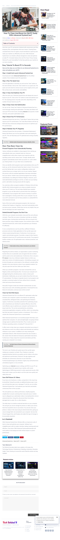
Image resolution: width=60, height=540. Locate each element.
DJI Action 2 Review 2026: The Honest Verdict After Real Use (49, 131)
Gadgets (44, 128)
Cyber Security (15, 525)
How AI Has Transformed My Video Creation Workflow (51, 59)
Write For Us (38, 529)
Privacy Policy (38, 528)
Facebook (11, 437)
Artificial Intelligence (6, 525)
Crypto (27, 529)
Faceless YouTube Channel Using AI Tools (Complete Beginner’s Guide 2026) (49, 27)
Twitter (5, 437)
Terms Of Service (39, 526)
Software (28, 527)
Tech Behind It (8, 528)
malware (25, 111)
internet (13, 366)
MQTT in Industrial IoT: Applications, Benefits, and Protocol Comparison (48, 92)
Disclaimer (38, 524)
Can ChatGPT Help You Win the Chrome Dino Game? (51, 81)
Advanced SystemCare (20, 76)
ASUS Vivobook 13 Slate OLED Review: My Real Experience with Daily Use (48, 159)
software (13, 38)
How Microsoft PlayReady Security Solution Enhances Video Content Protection (48, 49)
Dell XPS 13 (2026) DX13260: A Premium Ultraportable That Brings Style (49, 38)
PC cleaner (5, 258)
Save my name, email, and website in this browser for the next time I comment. (19, 494)
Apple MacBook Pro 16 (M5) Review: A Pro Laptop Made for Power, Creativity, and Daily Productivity (48, 70)
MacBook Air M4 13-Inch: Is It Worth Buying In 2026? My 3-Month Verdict (48, 16)
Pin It (22, 437)
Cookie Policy (40, 522)
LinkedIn (16, 437)
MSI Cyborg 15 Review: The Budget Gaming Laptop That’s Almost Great (48, 114)
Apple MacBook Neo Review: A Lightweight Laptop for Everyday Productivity (48, 103)
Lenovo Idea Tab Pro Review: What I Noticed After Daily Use (48, 145)
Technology (28, 526)
